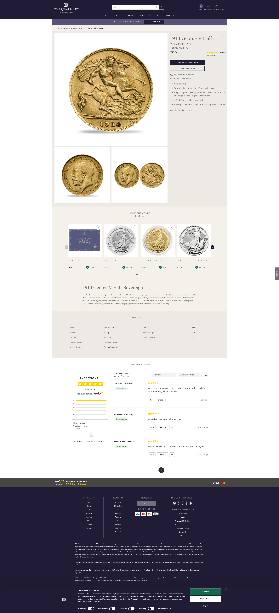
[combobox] (135, 7)
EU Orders (118, 506)
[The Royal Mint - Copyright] (66, 7)
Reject (205, 606)
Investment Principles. (87, 557)
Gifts (158, 15)
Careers (89, 524)
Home (58, 28)
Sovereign (65, 28)
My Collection (154, 22)
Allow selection (205, 599)
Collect (118, 15)
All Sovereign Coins (76, 28)
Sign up (146, 503)
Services (89, 517)
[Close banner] (226, 589)
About (89, 520)
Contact (89, 528)
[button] (213, 52)
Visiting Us (118, 528)
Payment (118, 524)
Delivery (118, 509)
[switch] (112, 608)
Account (118, 502)
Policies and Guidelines (182, 521)
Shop (105, 15)
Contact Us (182, 532)
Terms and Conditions (182, 524)
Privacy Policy (136, 599)
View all (118, 532)
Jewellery (145, 15)
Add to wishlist (188, 68)
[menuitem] (201, 7)
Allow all (205, 592)
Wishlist (216, 9)
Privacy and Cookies (182, 528)
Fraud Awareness (182, 536)
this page (93, 580)
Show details (163, 609)
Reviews (118, 517)
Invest (131, 15)
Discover (171, 15)
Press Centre (182, 513)
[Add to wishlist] (98, 227)
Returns (118, 513)
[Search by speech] (156, 7)
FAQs (118, 520)
